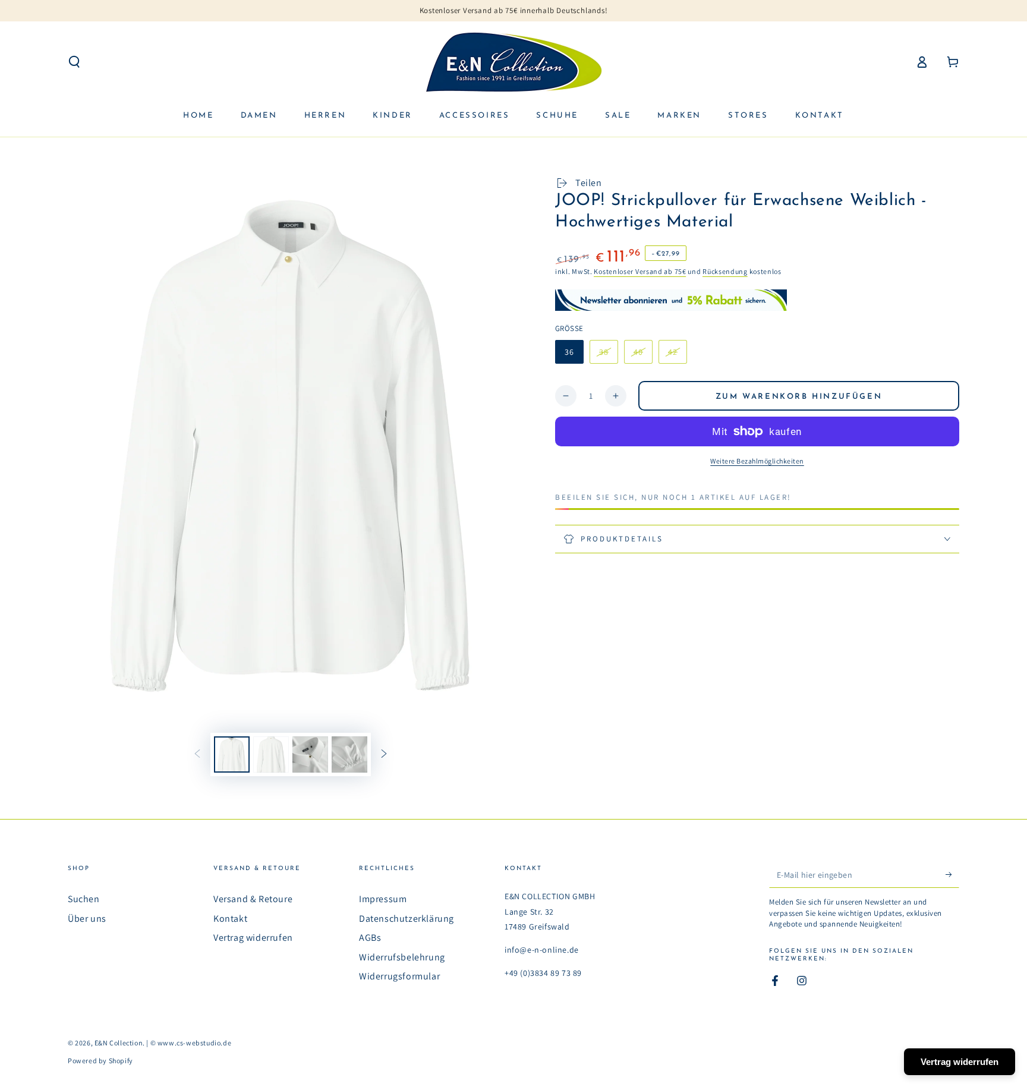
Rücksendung (725, 271)
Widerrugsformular (399, 976)
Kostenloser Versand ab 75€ (640, 271)
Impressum (383, 899)
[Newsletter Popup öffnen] (671, 299)
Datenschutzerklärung (406, 918)
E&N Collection (118, 1042)
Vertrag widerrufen (253, 937)
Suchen (84, 899)
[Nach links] (197, 755)
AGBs (370, 937)
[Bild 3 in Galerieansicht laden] (310, 754)
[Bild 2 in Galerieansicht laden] (271, 754)
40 (643, 355)
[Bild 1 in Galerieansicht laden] (232, 754)
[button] (74, 62)
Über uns (87, 918)
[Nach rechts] (384, 755)
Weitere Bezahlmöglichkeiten (757, 460)
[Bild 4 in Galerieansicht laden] (349, 754)
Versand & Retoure (252, 899)
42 (677, 355)
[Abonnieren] (952, 874)
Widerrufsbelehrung (402, 957)
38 (608, 355)
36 (569, 351)
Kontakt (230, 918)
